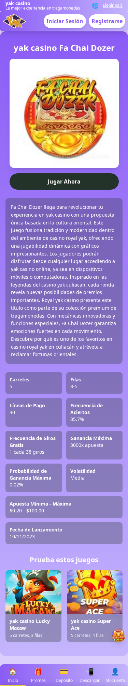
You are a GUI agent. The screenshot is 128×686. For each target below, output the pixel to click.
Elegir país (113, 5)
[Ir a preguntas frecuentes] (118, 608)
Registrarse (107, 21)
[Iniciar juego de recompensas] (118, 635)
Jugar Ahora (64, 181)
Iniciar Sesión (64, 21)
